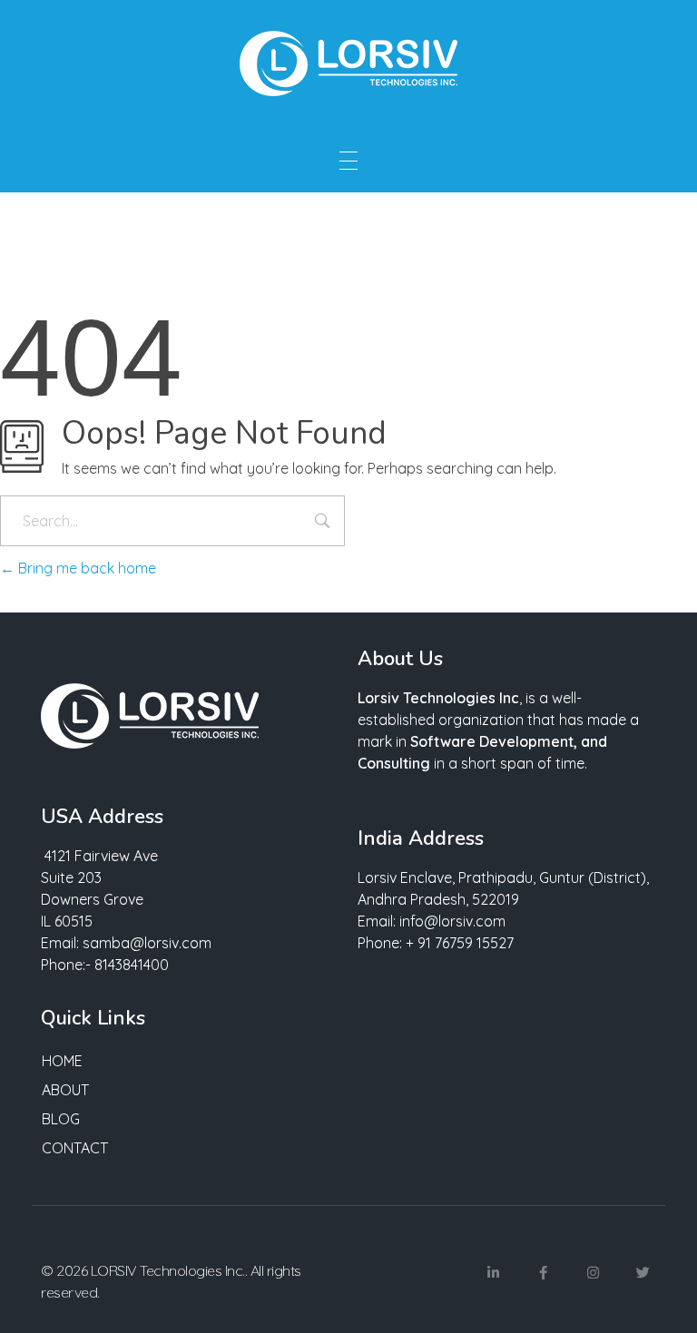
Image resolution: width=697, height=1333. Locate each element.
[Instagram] (592, 1273)
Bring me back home (85, 568)
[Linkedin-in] (492, 1273)
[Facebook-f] (542, 1273)
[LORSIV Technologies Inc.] (348, 63)
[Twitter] (642, 1273)
